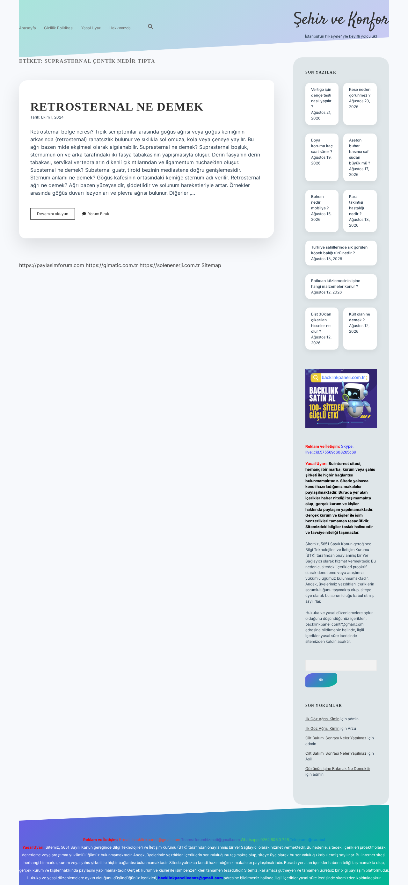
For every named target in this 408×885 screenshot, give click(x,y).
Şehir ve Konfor (341, 20)
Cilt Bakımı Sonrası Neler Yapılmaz (336, 738)
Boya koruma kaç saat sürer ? (322, 146)
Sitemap (211, 265)
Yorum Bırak (98, 213)
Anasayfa (27, 27)
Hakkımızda (120, 27)
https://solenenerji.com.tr (170, 265)
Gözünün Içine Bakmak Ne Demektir (337, 768)
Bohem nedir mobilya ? (320, 202)
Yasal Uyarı (91, 27)
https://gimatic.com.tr (112, 265)
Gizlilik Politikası (58, 27)
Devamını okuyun (56, 215)
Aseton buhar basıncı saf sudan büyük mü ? (359, 151)
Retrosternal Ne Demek (117, 106)
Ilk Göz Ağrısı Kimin (322, 718)
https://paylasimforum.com (51, 265)
